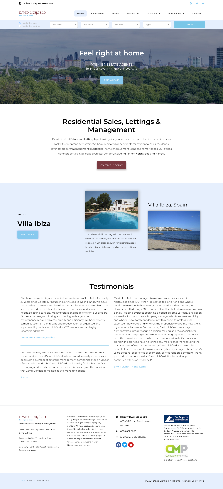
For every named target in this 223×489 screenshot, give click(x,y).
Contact (197, 13)
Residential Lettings (31, 26)
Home (80, 13)
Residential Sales (29, 23)
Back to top (198, 480)
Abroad (115, 13)
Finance (131, 13)
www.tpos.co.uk (171, 439)
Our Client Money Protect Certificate (180, 460)
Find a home (97, 13)
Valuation (152, 13)
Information (174, 13)
